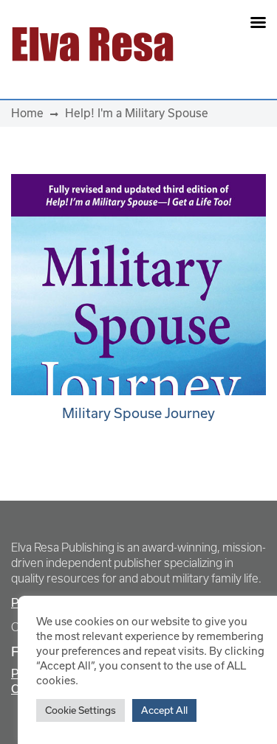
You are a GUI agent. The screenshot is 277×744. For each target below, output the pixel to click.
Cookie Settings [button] (80, 710)
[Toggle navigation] (227, 44)
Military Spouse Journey (138, 413)
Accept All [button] (164, 710)
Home (27, 112)
